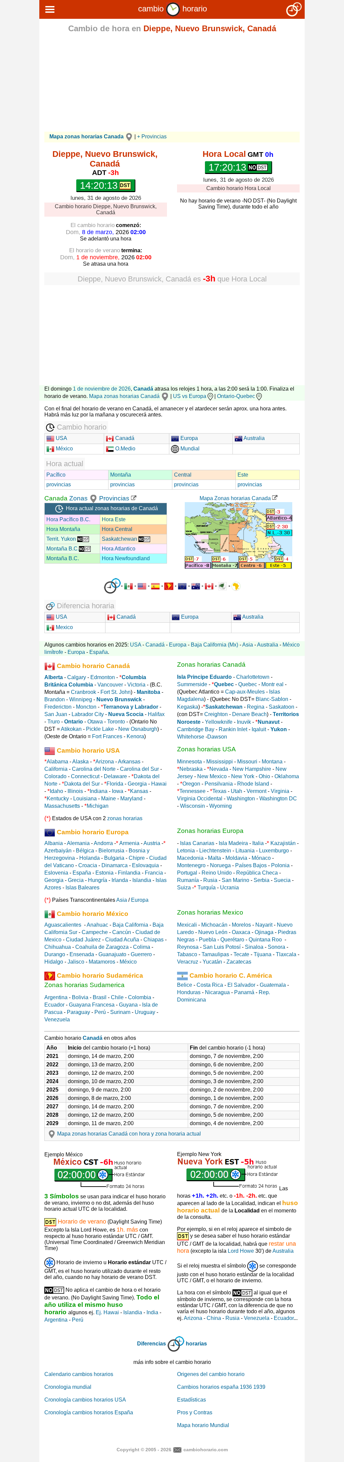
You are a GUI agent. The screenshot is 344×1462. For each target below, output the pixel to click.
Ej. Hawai (107, 1312)
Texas (219, 791)
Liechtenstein (215, 850)
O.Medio (124, 448)
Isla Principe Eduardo (204, 677)
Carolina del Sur (139, 769)
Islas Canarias (197, 843)
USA (60, 438)
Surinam (120, 1012)
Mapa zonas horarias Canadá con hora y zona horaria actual (129, 1134)
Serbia (261, 880)
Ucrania (229, 887)
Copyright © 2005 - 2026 (144, 1449)
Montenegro (191, 865)
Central (182, 475)
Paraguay (78, 1012)
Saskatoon (281, 707)
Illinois (75, 791)
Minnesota (189, 761)
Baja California (130, 925)
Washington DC (278, 798)
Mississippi (219, 761)
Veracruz (187, 962)
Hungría (97, 880)
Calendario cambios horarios (78, 1374)
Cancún (121, 932)
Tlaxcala (286, 954)
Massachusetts (62, 806)
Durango (54, 954)
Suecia (282, 880)
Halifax (156, 714)
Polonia (280, 865)
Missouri (247, 761)
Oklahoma (286, 776)
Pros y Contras (194, 1412)
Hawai (159, 784)
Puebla (207, 939)
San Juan (55, 714)
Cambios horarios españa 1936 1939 (221, 1387)
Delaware (115, 776)
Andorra (103, 843)
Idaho (56, 791)
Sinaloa (254, 947)
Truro (53, 721)
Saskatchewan (120, 539)
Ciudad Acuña (122, 939)
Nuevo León (212, 932)
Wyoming (220, 806)
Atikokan (71, 729)
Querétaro (232, 939)
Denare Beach (249, 714)
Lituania (245, 850)
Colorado (55, 776)
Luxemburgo (274, 850)
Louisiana (85, 798)
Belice (184, 985)
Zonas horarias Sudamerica (84, 984)
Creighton (216, 714)
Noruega (220, 865)
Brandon (54, 699)
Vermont (256, 791)
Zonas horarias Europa (210, 830)
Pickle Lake (100, 729)
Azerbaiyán (58, 850)
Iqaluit (259, 729)
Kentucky (58, 798)
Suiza (184, 887)
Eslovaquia (145, 865)
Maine (108, 798)
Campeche (95, 932)
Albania (53, 843)
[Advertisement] (172, 85)
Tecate (241, 954)
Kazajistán (283, 843)
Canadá (143, 389)
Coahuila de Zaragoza (102, 947)
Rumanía (188, 880)
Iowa (117, 791)
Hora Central (117, 529)
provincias (58, 484)
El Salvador (241, 985)
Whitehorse (190, 737)
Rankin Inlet (233, 729)
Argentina (56, 997)
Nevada (218, 769)
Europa (188, 438)
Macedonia (190, 858)
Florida (114, 784)
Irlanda (120, 880)
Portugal (187, 873)
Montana (272, 761)
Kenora (135, 736)
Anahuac (97, 925)
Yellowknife (218, 722)
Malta (214, 858)
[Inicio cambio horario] (173, 8)
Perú (100, 1012)
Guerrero (141, 954)
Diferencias (151, 1343)
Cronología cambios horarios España (88, 1412)
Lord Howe (241, 1251)
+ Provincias (152, 136)
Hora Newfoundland (126, 558)
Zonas (79, 498)
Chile (117, 997)
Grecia (76, 880)
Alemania (78, 843)
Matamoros (102, 962)
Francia (154, 873)
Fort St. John (115, 692)
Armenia (129, 843)
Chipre (137, 858)
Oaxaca (241, 932)
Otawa (95, 721)
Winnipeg (80, 699)
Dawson (217, 737)
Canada (56, 498)
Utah (236, 791)
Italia (258, 843)
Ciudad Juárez (83, 939)
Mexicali (187, 925)
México (63, 448)
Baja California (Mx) (214, 645)
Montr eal (272, 684)
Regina (255, 707)
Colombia (139, 997)
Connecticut (85, 776)
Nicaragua (217, 992)
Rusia (210, 880)
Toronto (116, 721)
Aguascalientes (62, 925)
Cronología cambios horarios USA (85, 1400)
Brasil (99, 997)
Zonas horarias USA (206, 749)
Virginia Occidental (199, 798)
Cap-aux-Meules (245, 692)
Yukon (278, 729)
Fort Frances (107, 736)
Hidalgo (53, 962)
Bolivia (80, 997)
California (56, 769)
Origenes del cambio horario (211, 1374)
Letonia (186, 850)
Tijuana (262, 954)
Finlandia (129, 873)
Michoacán (214, 925)
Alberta (53, 677)
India (152, 1312)
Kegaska (187, 707)
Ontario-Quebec (236, 396)
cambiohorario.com (205, 1449)
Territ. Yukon (61, 539)
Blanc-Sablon (272, 699)
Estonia (104, 873)
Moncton (86, 707)
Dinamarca (114, 865)
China (214, 1318)
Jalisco (76, 962)
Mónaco (261, 858)
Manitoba (148, 692)
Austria (151, 843)
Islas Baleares (82, 887)
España (98, 652)
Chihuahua (57, 947)
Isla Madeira (233, 843)
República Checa (257, 873)
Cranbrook (83, 692)
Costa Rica (210, 985)
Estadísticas (191, 1400)
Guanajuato (112, 954)
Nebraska (191, 769)
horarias (196, 1343)
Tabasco (187, 954)
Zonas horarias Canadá (211, 664)
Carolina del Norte (93, 769)
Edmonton (102, 677)
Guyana (128, 1005)
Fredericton (58, 707)
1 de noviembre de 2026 (102, 389)
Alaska (80, 761)
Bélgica (85, 850)
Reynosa (188, 947)
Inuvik (244, 722)
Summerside (192, 684)
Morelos (241, 925)
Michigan (98, 806)
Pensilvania (219, 784)
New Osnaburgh (137, 729)
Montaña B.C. (62, 548)
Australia (254, 438)
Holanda (89, 858)
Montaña (120, 475)
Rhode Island (253, 784)
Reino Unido (217, 873)
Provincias (114, 498)
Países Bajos (251, 865)
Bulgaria (114, 858)
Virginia (280, 791)
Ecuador (54, 1005)
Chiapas (153, 939)
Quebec (247, 684)
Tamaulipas (215, 954)
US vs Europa (189, 396)
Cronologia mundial (67, 1387)
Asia (247, 645)
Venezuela (57, 1019)
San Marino (235, 880)
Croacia (87, 865)
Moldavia (236, 858)
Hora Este (114, 519)
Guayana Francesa (92, 1005)
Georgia (137, 784)
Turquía (207, 887)
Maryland (131, 798)
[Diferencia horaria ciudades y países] (112, 586)
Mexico (63, 627)
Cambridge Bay (195, 729)
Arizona (104, 761)
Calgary (76, 677)
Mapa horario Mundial (203, 1425)
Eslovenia (56, 873)
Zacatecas (238, 962)
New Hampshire (251, 769)
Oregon (191, 784)
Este (243, 475)
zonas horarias (124, 818)
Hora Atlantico (118, 548)
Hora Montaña (63, 529)
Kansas (139, 791)
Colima (141, 947)
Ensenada (82, 954)
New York (242, 776)
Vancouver (110, 685)
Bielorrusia (111, 850)
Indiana (99, 791)
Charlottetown (252, 677)
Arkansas (129, 761)
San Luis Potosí (222, 947)
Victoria (136, 685)
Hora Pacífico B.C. (68, 519)
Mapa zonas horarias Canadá (125, 396)
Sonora (276, 947)
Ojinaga (264, 932)
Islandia (141, 880)
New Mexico (212, 776)
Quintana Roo (265, 939)
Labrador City (88, 714)
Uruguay (145, 1012)
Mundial (189, 448)
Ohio (264, 776)
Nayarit (263, 925)
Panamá (244, 992)
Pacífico (56, 475)
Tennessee (192, 791)
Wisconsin (192, 806)
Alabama (57, 761)
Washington (241, 798)
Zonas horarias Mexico (210, 912)
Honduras (189, 992)
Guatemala (273, 985)
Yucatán (212, 962)
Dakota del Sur (82, 784)
